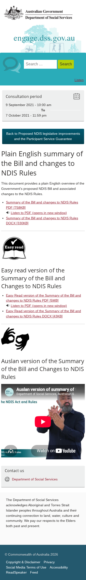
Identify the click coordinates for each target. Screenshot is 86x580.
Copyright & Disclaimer (23, 562)
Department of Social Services (35, 479)
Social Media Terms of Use (26, 567)
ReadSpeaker (16, 572)
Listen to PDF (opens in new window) (39, 213)
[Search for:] (41, 64)
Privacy (49, 562)
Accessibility (59, 567)
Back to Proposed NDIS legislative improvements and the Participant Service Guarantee (43, 136)
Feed (34, 572)
